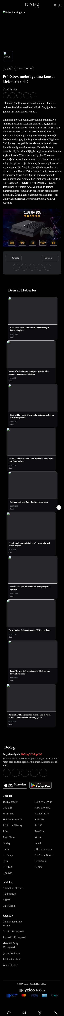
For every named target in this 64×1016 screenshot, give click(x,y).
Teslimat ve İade (12, 959)
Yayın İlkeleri (10, 965)
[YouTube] (16, 773)
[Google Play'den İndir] (40, 785)
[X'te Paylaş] (12, 95)
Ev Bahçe (8, 855)
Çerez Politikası (11, 953)
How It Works (42, 807)
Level (38, 843)
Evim (6, 861)
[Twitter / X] (25, 773)
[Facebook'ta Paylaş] (6, 95)
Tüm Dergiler (10, 801)
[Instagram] (7, 773)
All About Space (44, 855)
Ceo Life (7, 807)
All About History (12, 825)
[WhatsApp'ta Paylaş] (19, 95)
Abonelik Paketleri (13, 888)
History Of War (43, 801)
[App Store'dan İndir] (15, 785)
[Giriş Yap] (55, 1013)
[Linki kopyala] (33, 95)
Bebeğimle (40, 861)
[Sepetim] (55, 5)
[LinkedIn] (34, 773)
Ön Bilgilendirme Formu (12, 923)
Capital (39, 866)
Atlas (5, 831)
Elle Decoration (43, 849)
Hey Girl (7, 872)
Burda (6, 849)
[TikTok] (43, 773)
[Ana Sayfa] (10, 748)
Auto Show (9, 837)
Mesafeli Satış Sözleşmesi (10, 945)
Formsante (8, 813)
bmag (26, 984)
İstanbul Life (42, 813)
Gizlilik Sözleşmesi (13, 931)
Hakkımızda (9, 893)
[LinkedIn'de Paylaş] (26, 95)
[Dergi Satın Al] (24, 1013)
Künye (6, 899)
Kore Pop (40, 819)
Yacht (38, 837)
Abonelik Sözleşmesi (14, 937)
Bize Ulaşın (9, 905)
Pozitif (38, 825)
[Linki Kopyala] (47, 267)
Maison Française (12, 819)
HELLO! (8, 866)
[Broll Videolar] (39, 1013)
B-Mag (6, 843)
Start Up (39, 831)
